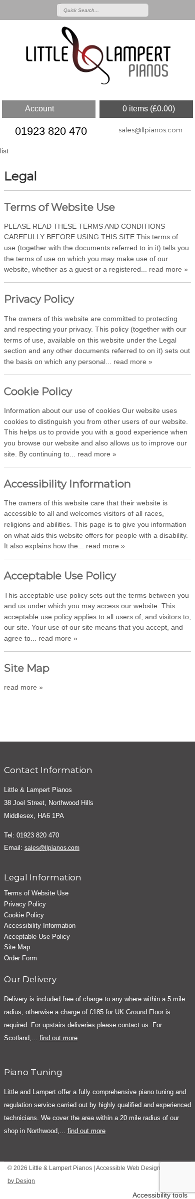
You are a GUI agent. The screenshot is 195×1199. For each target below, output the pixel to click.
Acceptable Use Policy (60, 575)
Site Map (27, 668)
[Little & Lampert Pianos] (97, 56)
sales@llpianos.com (150, 130)
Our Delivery (30, 979)
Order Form (20, 958)
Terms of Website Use (59, 207)
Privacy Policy (39, 299)
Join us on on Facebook (171, 9)
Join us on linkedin (186, 9)
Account (39, 108)
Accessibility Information (67, 483)
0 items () (148, 108)
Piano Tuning (33, 1072)
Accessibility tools (160, 1195)
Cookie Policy (38, 391)
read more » (168, 269)
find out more (59, 1038)
